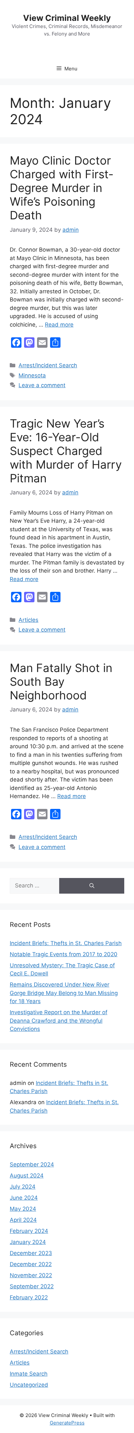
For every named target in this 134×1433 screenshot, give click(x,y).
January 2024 (28, 1242)
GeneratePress (67, 1423)
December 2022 (31, 1264)
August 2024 (27, 1175)
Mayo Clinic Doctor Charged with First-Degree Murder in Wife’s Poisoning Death (62, 188)
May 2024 (23, 1209)
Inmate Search (28, 1373)
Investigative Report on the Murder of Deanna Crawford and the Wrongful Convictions (58, 1020)
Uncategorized (29, 1385)
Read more (59, 324)
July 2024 (22, 1186)
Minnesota (32, 375)
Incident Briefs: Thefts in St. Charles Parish (66, 943)
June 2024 (24, 1197)
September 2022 (32, 1286)
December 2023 (31, 1253)
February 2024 (29, 1231)
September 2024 (32, 1164)
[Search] (91, 886)
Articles (28, 620)
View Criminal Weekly (67, 18)
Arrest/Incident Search (48, 365)
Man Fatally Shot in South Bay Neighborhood (61, 681)
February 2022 (29, 1297)
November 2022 (31, 1275)
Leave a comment (42, 385)
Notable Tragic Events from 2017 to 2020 (63, 954)
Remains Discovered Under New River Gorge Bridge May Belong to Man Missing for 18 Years (64, 992)
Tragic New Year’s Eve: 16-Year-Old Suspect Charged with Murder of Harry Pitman (66, 451)
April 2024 (23, 1220)
